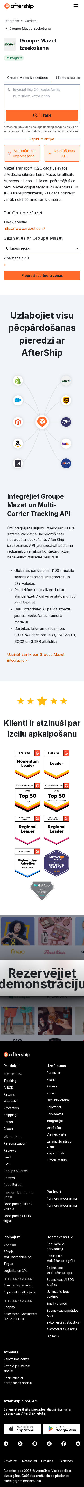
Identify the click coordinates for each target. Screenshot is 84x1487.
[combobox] (42, 248)
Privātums (11, 1461)
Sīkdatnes (65, 1461)
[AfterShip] (20, 6)
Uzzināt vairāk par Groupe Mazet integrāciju (35, 657)
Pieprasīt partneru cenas (42, 275)
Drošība (47, 1461)
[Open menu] (76, 6)
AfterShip (12, 21)
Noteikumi (29, 1461)
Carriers (31, 21)
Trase (46, 115)
